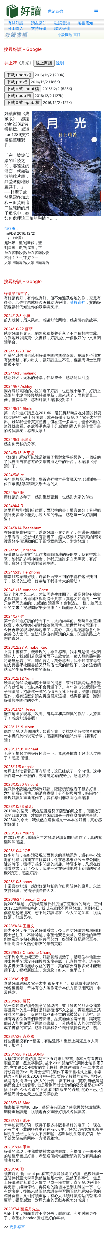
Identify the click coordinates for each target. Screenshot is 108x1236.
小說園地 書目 (69, 35)
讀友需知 (39, 23)
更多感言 (17, 1226)
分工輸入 (15, 28)
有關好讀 (15, 23)
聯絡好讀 (62, 28)
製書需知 (85, 23)
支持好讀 (39, 28)
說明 (60, 63)
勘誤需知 (62, 23)
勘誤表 (9, 228)
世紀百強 (55, 11)
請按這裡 (77, 302)
